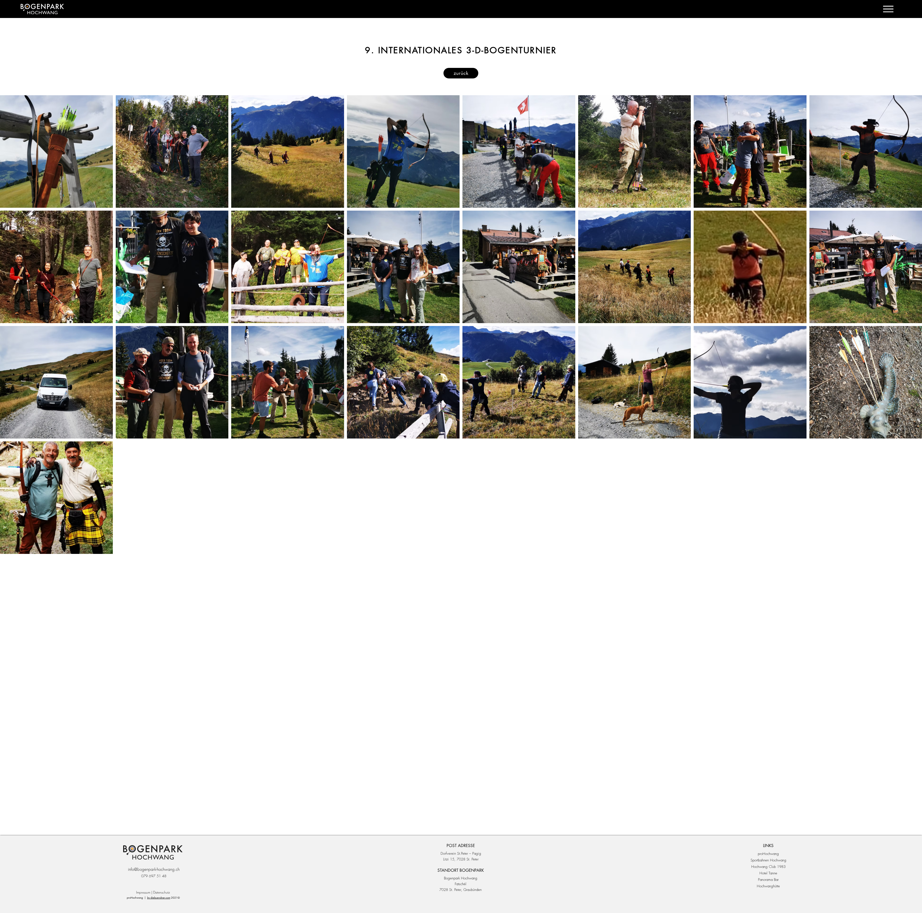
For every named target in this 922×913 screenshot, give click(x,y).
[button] (888, 9)
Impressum (143, 892)
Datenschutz (161, 892)
